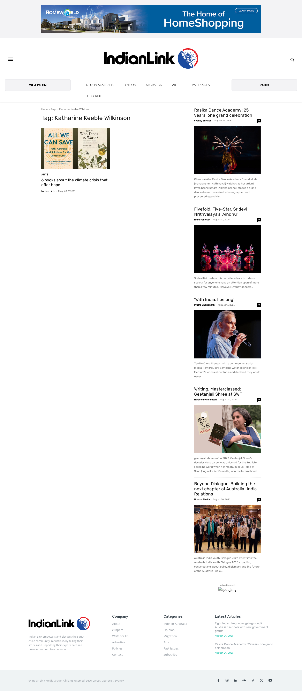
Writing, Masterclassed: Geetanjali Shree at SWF (218, 391)
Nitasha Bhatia (202, 499)
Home (44, 109)
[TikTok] (253, 680)
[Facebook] (218, 680)
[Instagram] (227, 680)
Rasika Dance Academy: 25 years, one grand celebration (223, 112)
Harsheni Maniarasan (205, 399)
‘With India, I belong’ (214, 299)
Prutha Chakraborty (204, 305)
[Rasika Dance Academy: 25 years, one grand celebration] (227, 150)
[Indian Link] (151, 59)
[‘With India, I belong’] (227, 334)
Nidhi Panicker (202, 219)
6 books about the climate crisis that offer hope (74, 182)
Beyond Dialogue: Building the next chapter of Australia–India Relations (225, 488)
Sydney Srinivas (202, 120)
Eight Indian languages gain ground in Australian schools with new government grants (241, 627)
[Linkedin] (235, 680)
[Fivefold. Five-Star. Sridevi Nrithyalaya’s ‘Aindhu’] (227, 249)
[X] (261, 680)
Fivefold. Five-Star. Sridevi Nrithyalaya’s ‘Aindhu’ (220, 211)
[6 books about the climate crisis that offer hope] (75, 148)
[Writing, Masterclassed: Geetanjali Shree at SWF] (227, 429)
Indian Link (48, 191)
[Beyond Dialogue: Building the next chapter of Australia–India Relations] (227, 529)
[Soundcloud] (244, 680)
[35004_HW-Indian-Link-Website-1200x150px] (151, 19)
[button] (292, 59)
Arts (44, 174)
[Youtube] (270, 680)
